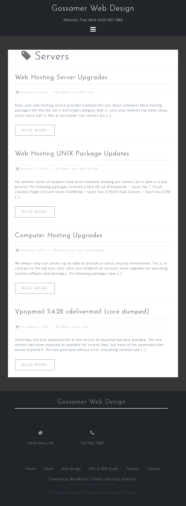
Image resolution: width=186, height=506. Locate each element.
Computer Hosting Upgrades (59, 235)
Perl (74, 92)
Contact (154, 469)
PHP (82, 92)
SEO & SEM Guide (103, 469)
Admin (64, 92)
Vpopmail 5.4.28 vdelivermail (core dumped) (82, 312)
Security (133, 469)
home (49, 469)
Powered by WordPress (68, 479)
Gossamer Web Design (93, 9)
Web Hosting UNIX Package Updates (72, 154)
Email (76, 327)
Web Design (89, 169)
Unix (91, 92)
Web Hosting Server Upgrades (61, 77)
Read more (35, 130)
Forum (30, 469)
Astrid (110, 479)
